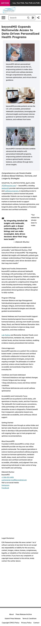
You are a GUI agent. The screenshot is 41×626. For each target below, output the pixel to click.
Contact (36, 623)
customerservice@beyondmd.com (14, 480)
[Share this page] (38, 18)
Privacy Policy (26, 623)
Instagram (5, 485)
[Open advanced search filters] (33, 17)
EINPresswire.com (9, 186)
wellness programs (11, 191)
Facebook (5, 488)
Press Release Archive (24, 614)
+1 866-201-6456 (8, 477)
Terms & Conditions (29, 618)
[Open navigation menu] (3, 18)
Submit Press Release (12, 618)
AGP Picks (5, 3)
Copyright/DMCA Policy (10, 623)
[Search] (28, 17)
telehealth (5, 188)
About (11, 614)
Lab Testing (6, 335)
